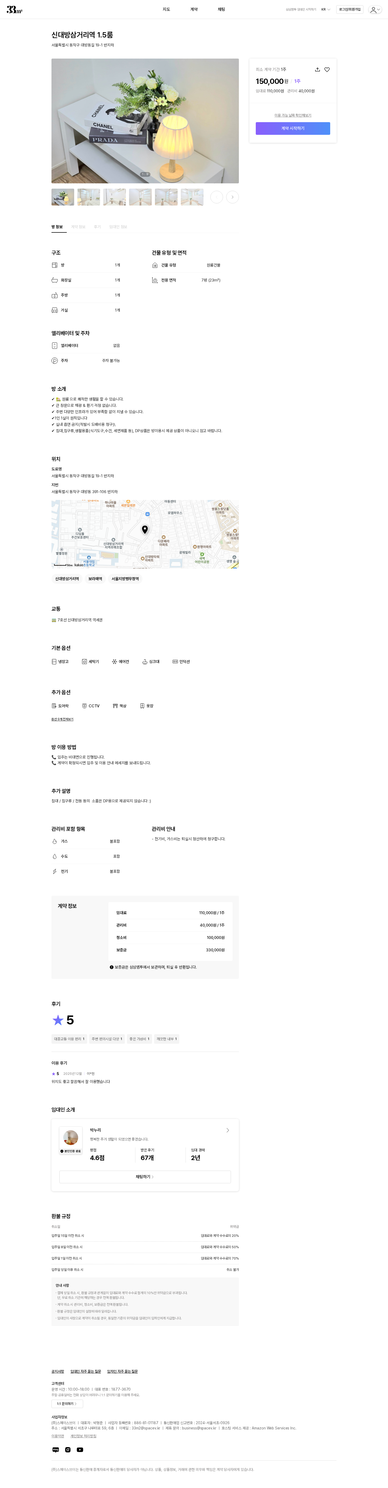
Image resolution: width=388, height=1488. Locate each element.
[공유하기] (317, 69)
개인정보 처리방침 (83, 1436)
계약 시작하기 (292, 128)
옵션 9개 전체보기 (62, 719)
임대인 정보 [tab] (118, 227)
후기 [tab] (97, 227)
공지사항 (57, 1371)
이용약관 (57, 1436)
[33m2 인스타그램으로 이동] (68, 1450)
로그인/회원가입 (350, 9)
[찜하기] (327, 69)
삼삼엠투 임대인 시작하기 (301, 9)
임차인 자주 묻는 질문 (122, 1371)
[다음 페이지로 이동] (232, 197)
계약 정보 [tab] (78, 227)
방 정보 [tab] (57, 227)
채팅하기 (143, 1176)
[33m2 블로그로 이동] (55, 1450)
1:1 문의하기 (65, 1404)
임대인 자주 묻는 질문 (85, 1371)
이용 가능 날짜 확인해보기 (293, 115)
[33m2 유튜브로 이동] (80, 1450)
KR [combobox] (323, 9)
